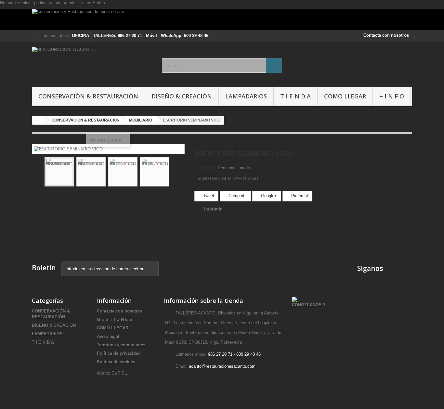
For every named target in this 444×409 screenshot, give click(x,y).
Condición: (205, 167)
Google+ (268, 195)
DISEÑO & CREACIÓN (181, 96)
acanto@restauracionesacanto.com (222, 366)
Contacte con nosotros (386, 35)
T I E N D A (295, 96)
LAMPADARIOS (246, 96)
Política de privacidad (119, 353)
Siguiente (175, 173)
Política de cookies (116, 361)
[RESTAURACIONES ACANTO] (92, 63)
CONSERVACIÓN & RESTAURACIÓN (88, 96)
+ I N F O (391, 96)
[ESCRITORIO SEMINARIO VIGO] (59, 172)
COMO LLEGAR (345, 96)
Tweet (208, 195)
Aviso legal (108, 336)
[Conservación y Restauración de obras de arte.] (222, 19)
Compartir (237, 195)
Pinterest (299, 195)
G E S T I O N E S (114, 319)
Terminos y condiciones (121, 344)
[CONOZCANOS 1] (308, 302)
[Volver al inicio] (39, 120)
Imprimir (213, 209)
